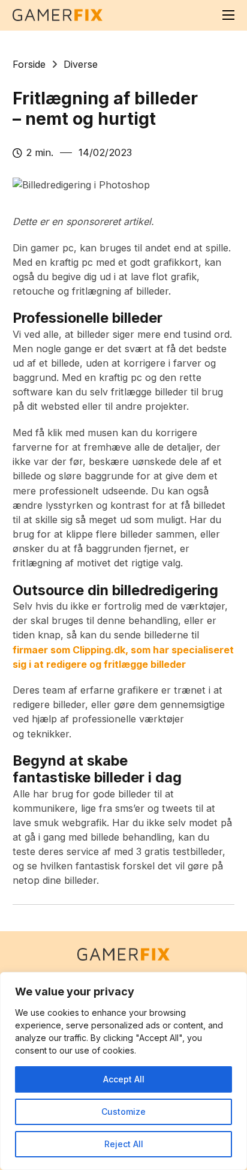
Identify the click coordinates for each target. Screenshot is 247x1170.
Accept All (123, 1079)
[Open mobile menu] (228, 15)
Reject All (123, 1144)
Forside (29, 64)
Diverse (81, 64)
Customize (123, 1111)
